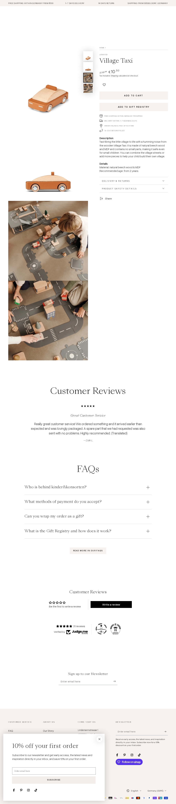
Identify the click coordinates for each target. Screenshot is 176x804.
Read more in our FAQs (88, 550)
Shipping (114, 75)
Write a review (111, 604)
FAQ (10, 730)
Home (102, 47)
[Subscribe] (115, 681)
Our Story (48, 730)
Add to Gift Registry (134, 106)
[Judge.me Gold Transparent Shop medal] (101, 628)
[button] (104, 84)
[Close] (99, 739)
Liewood (104, 54)
